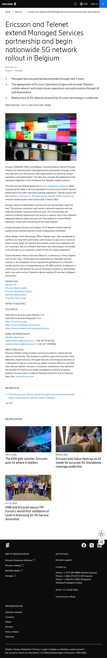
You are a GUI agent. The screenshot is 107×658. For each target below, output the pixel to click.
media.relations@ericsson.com (19, 340)
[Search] (75, 4)
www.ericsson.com (24, 376)
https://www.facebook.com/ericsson (22, 325)
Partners (9, 626)
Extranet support (64, 560)
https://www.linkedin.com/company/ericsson (27, 328)
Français (19, 70)
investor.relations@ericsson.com (20, 344)
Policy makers (12, 631)
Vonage (9, 576)
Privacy (36, 649)
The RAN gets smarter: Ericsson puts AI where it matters (26, 461)
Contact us (61, 567)
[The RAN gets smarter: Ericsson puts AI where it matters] (28, 439)
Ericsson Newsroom (14, 337)
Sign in (94, 4)
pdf (11, 403)
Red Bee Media (12, 570)
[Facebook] (84, 545)
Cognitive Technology (15, 298)
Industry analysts (13, 612)
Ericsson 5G (11, 284)
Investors (9, 617)
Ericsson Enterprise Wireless (19, 560)
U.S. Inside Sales (70, 589)
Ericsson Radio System (16, 288)
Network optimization (15, 294)
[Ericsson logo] (9, 4)
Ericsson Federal (13, 565)
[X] (91, 545)
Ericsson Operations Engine (53, 186)
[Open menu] (103, 4)
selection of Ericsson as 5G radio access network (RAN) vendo (39, 196)
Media (8, 622)
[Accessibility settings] (101, 533)
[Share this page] (101, 542)
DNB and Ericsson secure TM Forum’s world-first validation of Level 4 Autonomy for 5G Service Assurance (27, 513)
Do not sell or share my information (22, 652)
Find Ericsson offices (65, 596)
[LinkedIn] (99, 545)
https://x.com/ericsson (16, 321)
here (42, 315)
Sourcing (9, 636)
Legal (44, 649)
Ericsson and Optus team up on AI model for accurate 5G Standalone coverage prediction (78, 462)
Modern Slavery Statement (18, 649)
